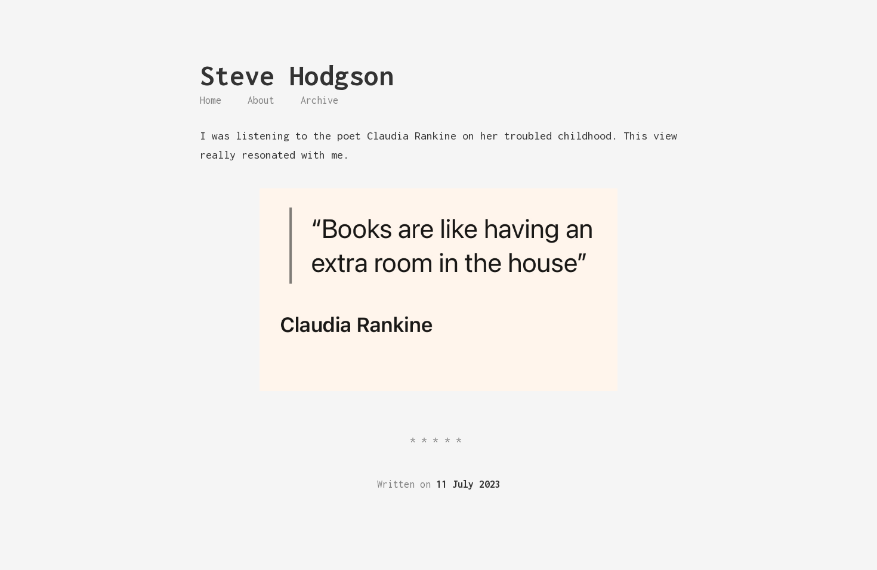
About (261, 100)
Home (210, 100)
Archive (319, 100)
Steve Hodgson (297, 75)
